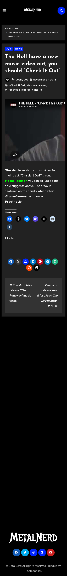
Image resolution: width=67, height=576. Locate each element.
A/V (9, 48)
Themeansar (33, 571)
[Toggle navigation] (4, 11)
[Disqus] (33, 369)
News (18, 48)
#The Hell (37, 89)
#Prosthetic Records (18, 89)
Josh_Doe (22, 79)
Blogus (52, 566)
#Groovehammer (36, 85)
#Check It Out (17, 85)
